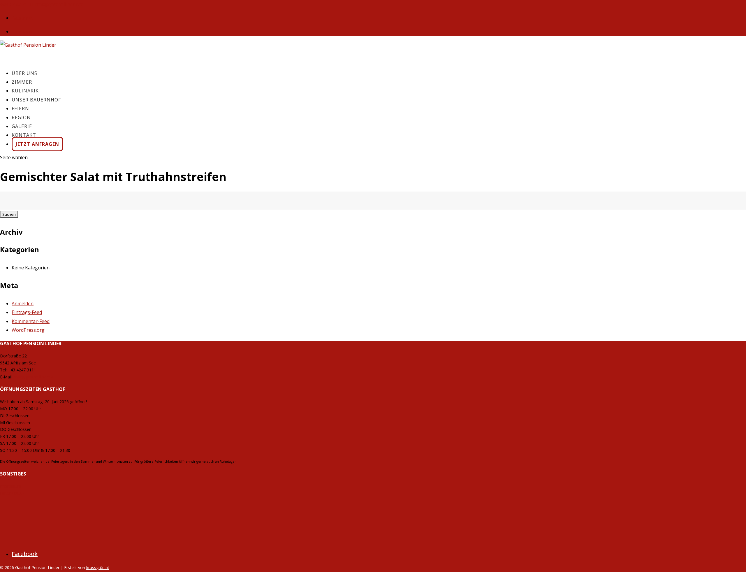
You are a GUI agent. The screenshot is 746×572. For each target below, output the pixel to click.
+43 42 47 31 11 (17, 4)
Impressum (10, 486)
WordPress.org (28, 330)
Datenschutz (12, 493)
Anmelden (23, 303)
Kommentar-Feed (31, 321)
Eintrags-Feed (27, 312)
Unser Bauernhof (36, 99)
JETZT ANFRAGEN (37, 144)
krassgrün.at (97, 567)
